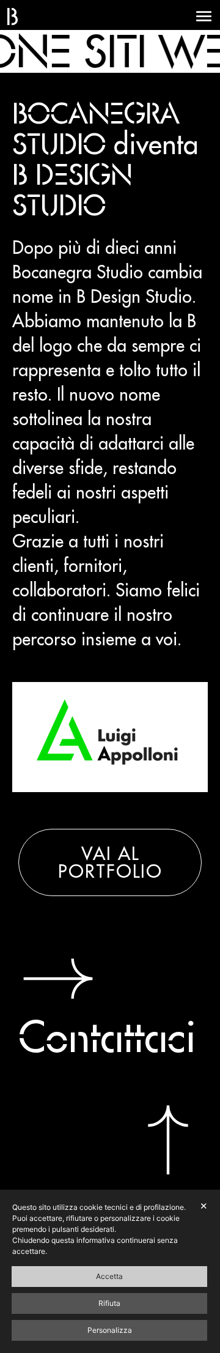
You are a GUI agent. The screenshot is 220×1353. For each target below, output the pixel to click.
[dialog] (110, 1271)
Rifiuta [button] (109, 1303)
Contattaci (107, 1036)
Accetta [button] (109, 1276)
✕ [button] (204, 1206)
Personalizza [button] (109, 1330)
